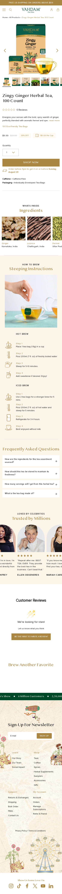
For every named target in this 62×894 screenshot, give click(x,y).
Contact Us (13, 815)
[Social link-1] (11, 886)
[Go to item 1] (6, 82)
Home (5, 17)
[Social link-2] (19, 886)
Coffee (37, 762)
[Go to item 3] (26, 82)
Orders (36, 802)
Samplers (38, 776)
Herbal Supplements (43, 771)
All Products (14, 17)
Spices (37, 767)
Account (37, 797)
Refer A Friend (40, 813)
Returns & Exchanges (18, 797)
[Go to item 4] (35, 82)
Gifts (36, 785)
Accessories (40, 780)
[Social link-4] (35, 886)
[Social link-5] (43, 886)
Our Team (16, 762)
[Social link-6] (51, 886)
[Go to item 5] (45, 82)
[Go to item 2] (16, 82)
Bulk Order (13, 806)
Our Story (16, 758)
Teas (36, 758)
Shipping (12, 802)
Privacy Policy (21, 831)
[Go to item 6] (55, 82)
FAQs (10, 811)
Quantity (6, 145)
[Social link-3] (27, 886)
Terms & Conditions (37, 831)
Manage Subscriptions (39, 808)
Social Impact (18, 767)
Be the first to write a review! (31, 636)
